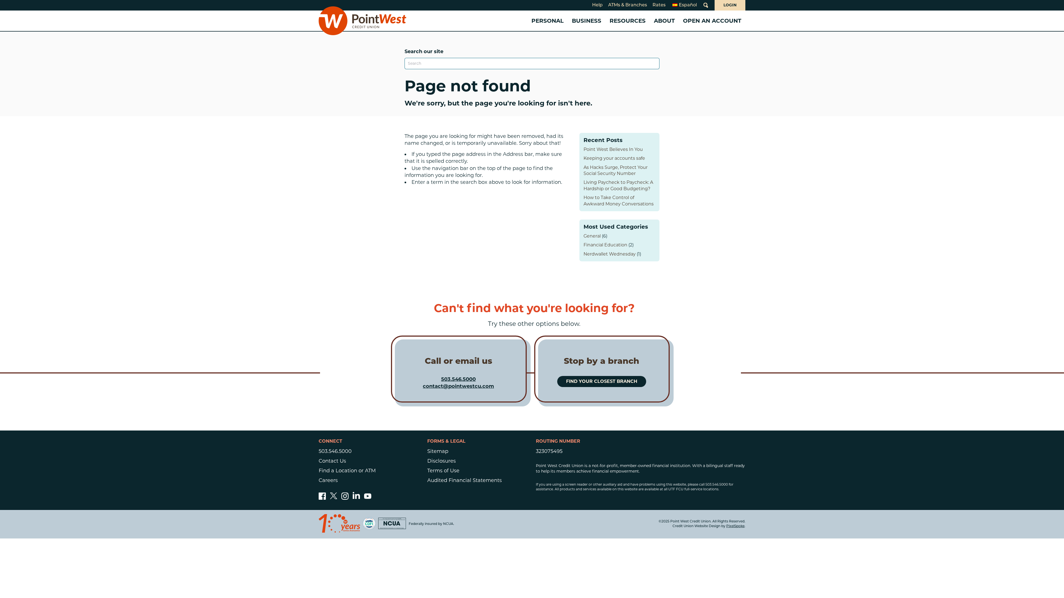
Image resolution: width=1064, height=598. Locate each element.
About (664, 20)
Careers (328, 480)
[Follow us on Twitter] (333, 498)
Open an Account (712, 20)
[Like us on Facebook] (322, 498)
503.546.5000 (458, 379)
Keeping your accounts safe (614, 158)
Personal (547, 20)
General (592, 236)
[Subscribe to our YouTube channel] (367, 498)
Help (597, 5)
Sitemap (437, 451)
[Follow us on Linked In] (356, 497)
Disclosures (441, 461)
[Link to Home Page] (362, 20)
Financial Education (605, 245)
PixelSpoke (735, 526)
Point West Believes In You (613, 149)
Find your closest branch (601, 381)
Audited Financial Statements (464, 480)
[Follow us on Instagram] (345, 498)
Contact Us (332, 461)
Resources (628, 20)
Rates (659, 5)
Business (586, 20)
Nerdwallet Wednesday (610, 254)
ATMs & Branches (627, 5)
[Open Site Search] (705, 5)
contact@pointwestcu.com (458, 386)
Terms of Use (443, 471)
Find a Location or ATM (347, 471)
